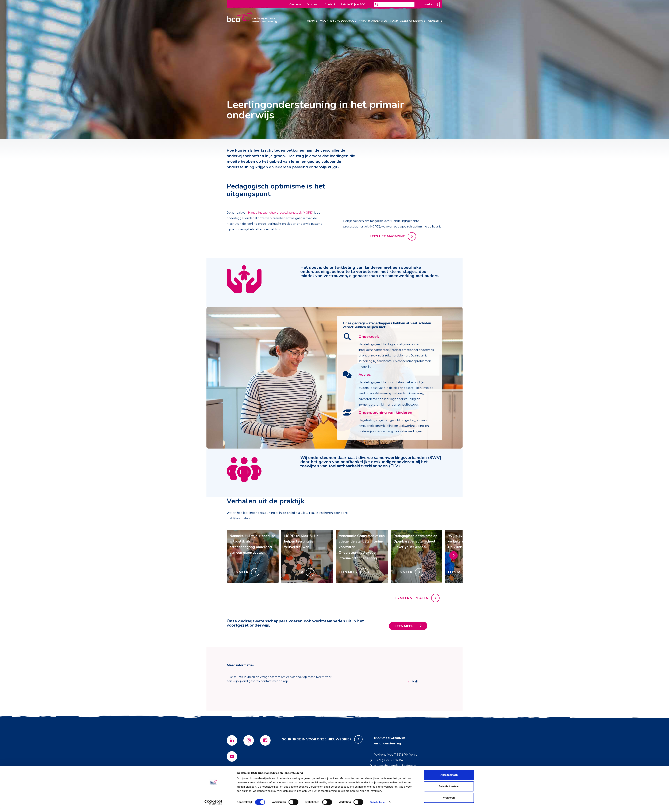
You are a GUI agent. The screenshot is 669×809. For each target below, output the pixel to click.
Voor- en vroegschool (338, 21)
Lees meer (404, 626)
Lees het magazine (387, 236)
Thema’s (311, 21)
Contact (330, 4)
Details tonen (378, 802)
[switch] (293, 802)
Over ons (295, 4)
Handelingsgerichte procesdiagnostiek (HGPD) (280, 212)
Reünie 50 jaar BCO (353, 4)
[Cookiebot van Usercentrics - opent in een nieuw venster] (213, 802)
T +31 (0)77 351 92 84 (388, 760)
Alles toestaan (449, 774)
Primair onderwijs (373, 21)
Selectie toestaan (449, 786)
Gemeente (435, 21)
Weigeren (449, 797)
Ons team (313, 4)
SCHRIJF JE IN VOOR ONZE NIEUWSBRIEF (316, 739)
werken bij (431, 4)
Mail (415, 681)
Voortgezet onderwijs (407, 21)
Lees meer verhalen (409, 598)
